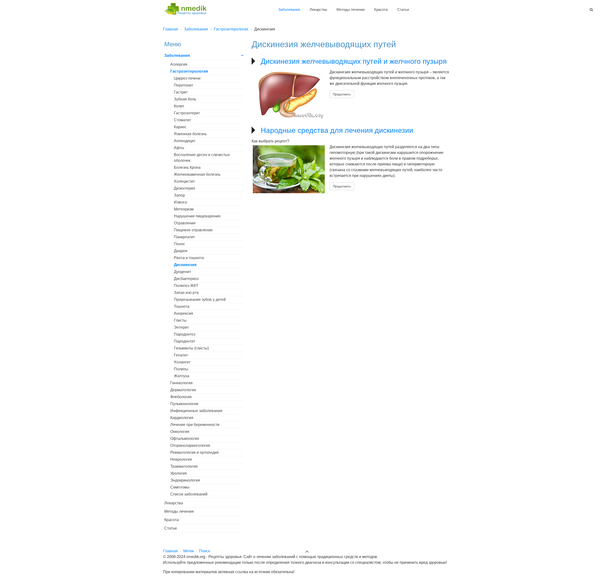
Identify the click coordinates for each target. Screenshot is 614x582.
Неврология (181, 459)
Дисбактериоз (186, 279)
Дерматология (183, 390)
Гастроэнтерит (187, 113)
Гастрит (181, 92)
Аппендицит (184, 141)
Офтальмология (184, 438)
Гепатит (181, 355)
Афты (179, 148)
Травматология (184, 466)
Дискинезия (185, 265)
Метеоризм (184, 209)
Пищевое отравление (193, 230)
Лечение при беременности (194, 425)
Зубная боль (185, 99)
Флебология (181, 397)
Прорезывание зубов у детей (200, 299)
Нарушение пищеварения (197, 216)
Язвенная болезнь (190, 134)
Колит (179, 106)
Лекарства (318, 9)
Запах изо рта (186, 293)
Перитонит (183, 85)
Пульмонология (184, 404)
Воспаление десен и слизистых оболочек (202, 158)
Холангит (182, 362)
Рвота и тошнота (189, 258)
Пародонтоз (184, 334)
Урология (178, 473)
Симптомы (179, 487)
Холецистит (184, 181)
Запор (179, 195)
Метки (188, 551)
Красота (381, 9)
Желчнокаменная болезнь (197, 174)
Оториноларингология (190, 445)
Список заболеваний (188, 494)
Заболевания (289, 9)
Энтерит (181, 327)
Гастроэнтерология (189, 71)
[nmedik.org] (187, 8)
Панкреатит (184, 237)
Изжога (180, 202)
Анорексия (183, 313)
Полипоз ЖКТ (186, 286)
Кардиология (181, 418)
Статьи (403, 9)
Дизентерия (184, 188)
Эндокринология (185, 480)
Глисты (180, 320)
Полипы (181, 369)
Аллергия (178, 64)
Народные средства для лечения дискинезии (337, 130)
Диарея (180, 251)
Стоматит (182, 120)
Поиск (204, 551)
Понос (179, 244)
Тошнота (181, 306)
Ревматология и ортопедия (194, 452)
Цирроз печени (187, 78)
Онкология (179, 432)
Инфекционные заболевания (196, 411)
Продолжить (342, 94)
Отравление (185, 223)
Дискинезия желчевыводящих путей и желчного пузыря (354, 61)
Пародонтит (184, 341)
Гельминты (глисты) (191, 348)
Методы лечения (351, 9)
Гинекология (181, 383)
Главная (170, 551)
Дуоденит (182, 272)
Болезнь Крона (187, 167)
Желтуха (181, 376)
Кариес (180, 127)
